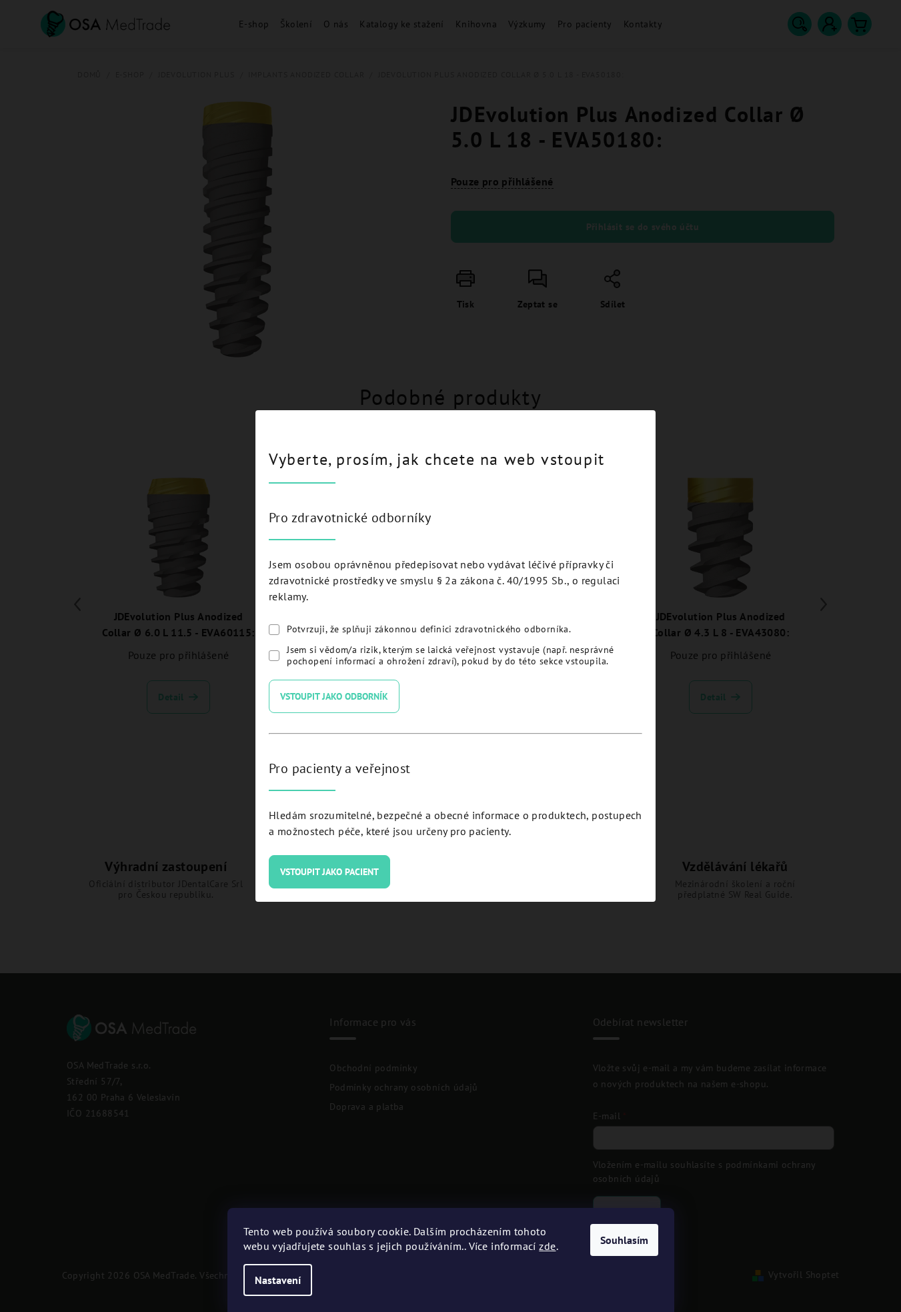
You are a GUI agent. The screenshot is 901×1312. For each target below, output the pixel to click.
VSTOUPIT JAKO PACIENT (329, 872)
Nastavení (278, 1280)
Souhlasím (624, 1240)
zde (547, 1246)
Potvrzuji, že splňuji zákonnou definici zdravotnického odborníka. (429, 629)
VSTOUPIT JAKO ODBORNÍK (334, 696)
